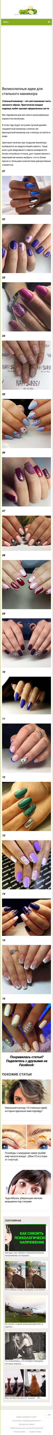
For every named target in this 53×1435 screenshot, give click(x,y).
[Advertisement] (26, 58)
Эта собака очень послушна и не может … (26, 1289)
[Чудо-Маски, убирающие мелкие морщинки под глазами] (26, 1182)
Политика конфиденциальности (26, 1421)
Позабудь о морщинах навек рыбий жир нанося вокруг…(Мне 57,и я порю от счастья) (26, 1156)
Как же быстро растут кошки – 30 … (23, 1398)
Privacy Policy (19, 1432)
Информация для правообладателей (26, 1428)
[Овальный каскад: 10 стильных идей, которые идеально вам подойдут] (26, 1091)
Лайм (18, 1417)
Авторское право (26, 1424)
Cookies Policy (35, 1432)
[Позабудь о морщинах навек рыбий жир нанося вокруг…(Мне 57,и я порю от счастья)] (26, 1137)
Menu (6, 22)
